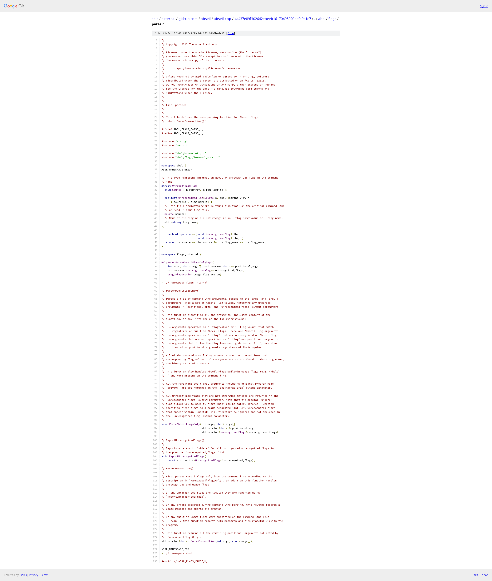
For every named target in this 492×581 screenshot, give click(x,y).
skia (155, 18)
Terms (44, 575)
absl (321, 18)
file (231, 33)
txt (476, 575)
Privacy (33, 575)
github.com (188, 18)
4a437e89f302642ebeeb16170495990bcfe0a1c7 (272, 18)
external (168, 18)
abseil (206, 18)
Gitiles (23, 575)
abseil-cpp (222, 18)
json (485, 575)
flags (332, 18)
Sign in (484, 6)
